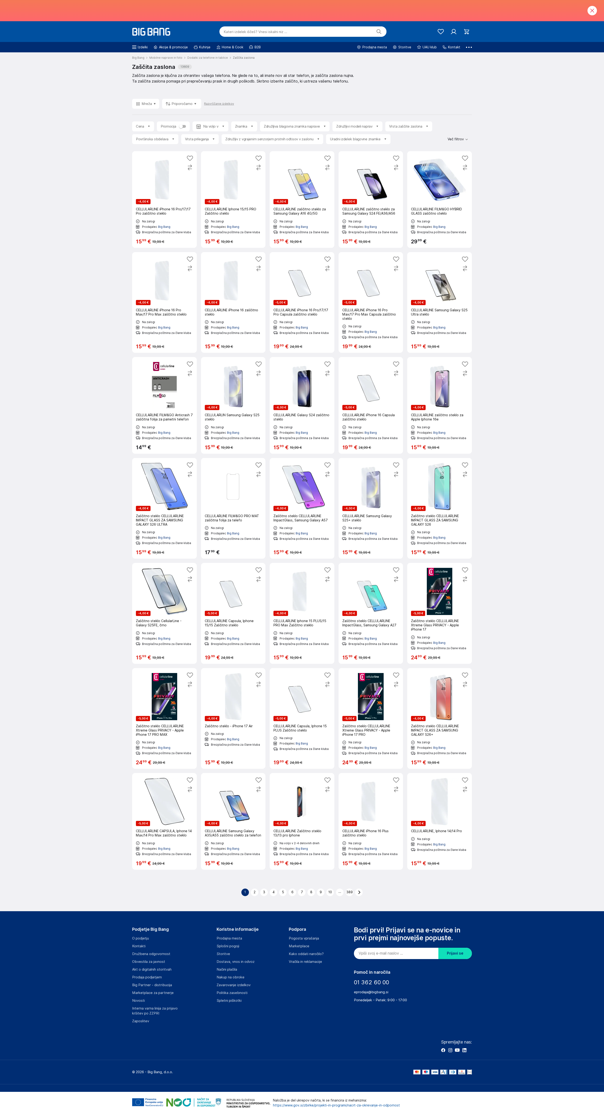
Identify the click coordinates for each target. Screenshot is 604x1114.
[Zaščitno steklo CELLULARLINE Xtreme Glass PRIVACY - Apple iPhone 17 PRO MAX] (164, 718)
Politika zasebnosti (232, 993)
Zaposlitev (140, 1021)
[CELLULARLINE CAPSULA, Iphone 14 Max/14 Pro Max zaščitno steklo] (164, 821)
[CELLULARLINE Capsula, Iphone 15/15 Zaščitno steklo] (233, 613)
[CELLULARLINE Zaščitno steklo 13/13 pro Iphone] (302, 821)
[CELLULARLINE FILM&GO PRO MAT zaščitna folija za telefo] (233, 508)
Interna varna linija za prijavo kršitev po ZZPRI (155, 1010)
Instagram (450, 1050)
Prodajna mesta (229, 938)
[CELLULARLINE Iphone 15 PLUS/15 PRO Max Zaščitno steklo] (302, 613)
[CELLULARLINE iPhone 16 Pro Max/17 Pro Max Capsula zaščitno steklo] (371, 302)
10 (330, 892)
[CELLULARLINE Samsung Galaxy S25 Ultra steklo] (439, 302)
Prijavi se (455, 953)
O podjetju (140, 938)
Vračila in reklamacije (305, 962)
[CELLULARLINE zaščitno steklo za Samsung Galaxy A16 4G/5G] (302, 199)
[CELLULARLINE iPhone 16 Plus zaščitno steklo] (371, 821)
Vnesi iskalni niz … (255, 32)
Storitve (223, 954)
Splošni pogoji (228, 946)
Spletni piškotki (229, 1000)
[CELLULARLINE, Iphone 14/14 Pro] (439, 821)
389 (349, 892)
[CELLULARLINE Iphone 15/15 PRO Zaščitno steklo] (233, 199)
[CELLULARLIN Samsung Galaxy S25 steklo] (233, 405)
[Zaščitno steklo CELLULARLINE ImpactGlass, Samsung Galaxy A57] (302, 508)
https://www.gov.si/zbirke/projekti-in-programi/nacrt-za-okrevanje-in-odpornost (336, 1105)
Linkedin (464, 1050)
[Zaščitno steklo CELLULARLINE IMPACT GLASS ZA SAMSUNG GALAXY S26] (439, 508)
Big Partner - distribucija (152, 985)
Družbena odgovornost (151, 954)
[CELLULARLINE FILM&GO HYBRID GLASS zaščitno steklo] (439, 199)
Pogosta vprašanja (304, 938)
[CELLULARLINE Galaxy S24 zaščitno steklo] (302, 405)
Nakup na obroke (230, 977)
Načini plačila (227, 969)
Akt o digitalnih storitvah (152, 969)
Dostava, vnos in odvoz (236, 962)
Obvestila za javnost (148, 962)
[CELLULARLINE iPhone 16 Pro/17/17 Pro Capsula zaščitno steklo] (302, 302)
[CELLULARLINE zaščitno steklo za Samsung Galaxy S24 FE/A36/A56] (371, 199)
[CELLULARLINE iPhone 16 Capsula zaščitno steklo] (371, 405)
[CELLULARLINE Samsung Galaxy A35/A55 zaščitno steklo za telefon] (233, 821)
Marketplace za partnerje (153, 993)
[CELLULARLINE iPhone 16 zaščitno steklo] (233, 302)
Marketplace (299, 946)
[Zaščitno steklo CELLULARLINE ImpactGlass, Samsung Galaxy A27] (371, 613)
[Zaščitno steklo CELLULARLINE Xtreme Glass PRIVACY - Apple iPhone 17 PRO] (371, 718)
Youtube (457, 1050)
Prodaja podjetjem (147, 977)
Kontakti (139, 946)
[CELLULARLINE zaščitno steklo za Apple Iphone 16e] (439, 405)
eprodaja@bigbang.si (371, 992)
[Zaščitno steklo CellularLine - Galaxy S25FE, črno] (164, 613)
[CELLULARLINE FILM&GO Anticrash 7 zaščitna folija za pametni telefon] (164, 405)
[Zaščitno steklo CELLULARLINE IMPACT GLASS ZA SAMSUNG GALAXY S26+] (439, 718)
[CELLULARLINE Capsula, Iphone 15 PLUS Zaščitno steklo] (302, 718)
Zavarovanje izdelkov (234, 985)
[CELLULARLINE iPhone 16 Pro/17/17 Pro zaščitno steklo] (164, 199)
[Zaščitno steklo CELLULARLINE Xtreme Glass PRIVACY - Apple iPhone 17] (439, 613)
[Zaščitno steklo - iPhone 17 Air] (233, 718)
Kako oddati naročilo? (306, 954)
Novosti (138, 1000)
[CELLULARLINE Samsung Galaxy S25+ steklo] (371, 508)
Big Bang (164, 227)
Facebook (443, 1050)
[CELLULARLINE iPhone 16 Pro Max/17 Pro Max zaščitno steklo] (164, 302)
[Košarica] (466, 31)
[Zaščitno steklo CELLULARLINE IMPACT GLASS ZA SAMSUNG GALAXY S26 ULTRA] (164, 508)
